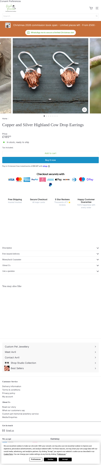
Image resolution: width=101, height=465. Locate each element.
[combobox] (50, 16)
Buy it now (50, 160)
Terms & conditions (11, 390)
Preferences (36, 459)
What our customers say (13, 410)
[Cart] (91, 8)
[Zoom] (84, 109)
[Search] (97, 16)
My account (7, 396)
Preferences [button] (61, 454)
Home (4, 119)
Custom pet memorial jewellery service (20, 414)
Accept (65, 459)
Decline (50, 459)
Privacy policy (8, 393)
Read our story (9, 407)
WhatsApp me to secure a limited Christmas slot (52, 32)
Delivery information (11, 386)
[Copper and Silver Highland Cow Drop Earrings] (19, 311)
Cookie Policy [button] (8, 454)
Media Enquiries (9, 417)
